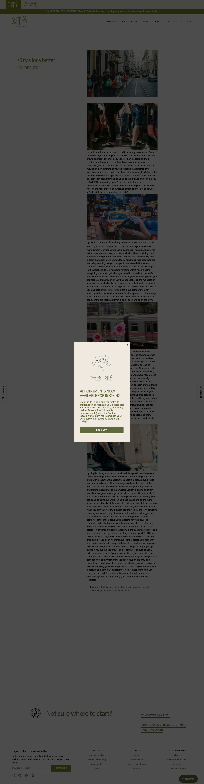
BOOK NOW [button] (101, 430)
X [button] (127, 345)
